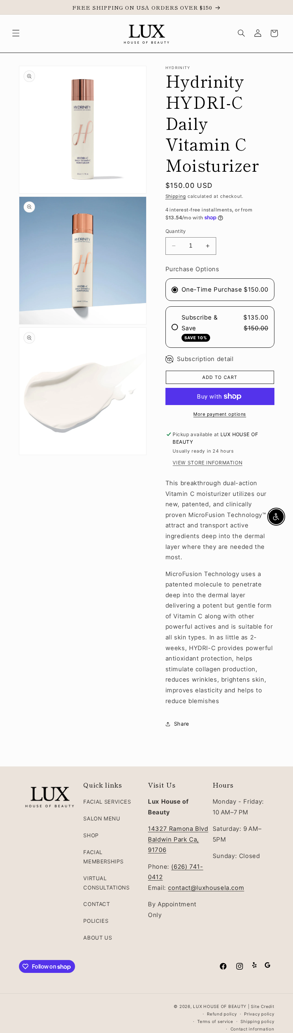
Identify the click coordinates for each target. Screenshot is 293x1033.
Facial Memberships (103, 857)
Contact (96, 904)
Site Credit (262, 1006)
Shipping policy (257, 1021)
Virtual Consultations (106, 883)
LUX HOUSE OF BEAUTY (220, 1006)
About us (97, 938)
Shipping (175, 196)
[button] (16, 33)
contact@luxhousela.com (206, 887)
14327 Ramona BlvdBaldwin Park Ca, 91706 (178, 839)
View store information (207, 463)
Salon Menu (101, 818)
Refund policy (222, 1014)
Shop (91, 835)
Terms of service (215, 1021)
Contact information (252, 1029)
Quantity (175, 231)
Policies (95, 921)
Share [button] (181, 724)
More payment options (219, 414)
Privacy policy (259, 1014)
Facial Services (107, 802)
